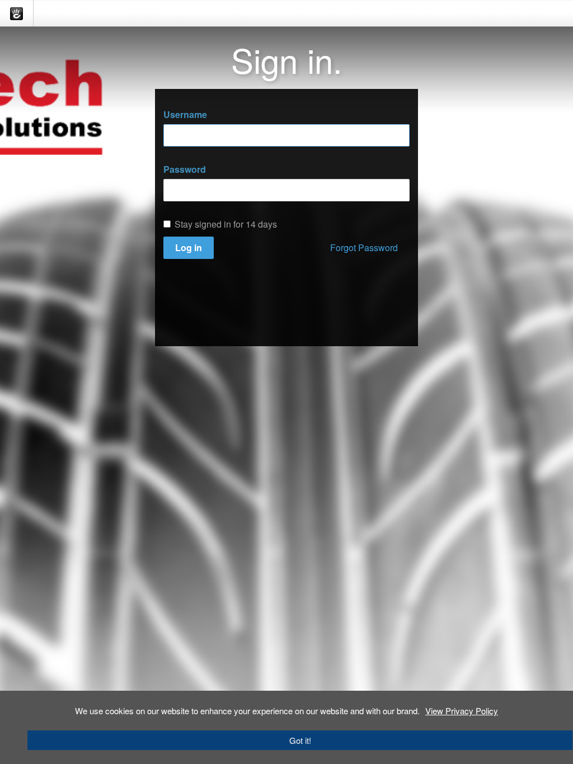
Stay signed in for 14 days (226, 224)
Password (184, 169)
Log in (188, 247)
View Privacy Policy (461, 710)
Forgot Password (364, 247)
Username (185, 115)
